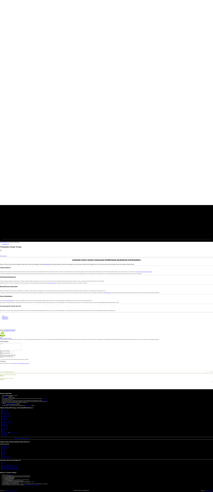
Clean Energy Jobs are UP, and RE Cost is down (97, 385)
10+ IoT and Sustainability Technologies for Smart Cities (115, 382)
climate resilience (5, 316)
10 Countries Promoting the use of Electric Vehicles (144, 385)
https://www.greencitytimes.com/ (5, 338)
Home (1, 242)
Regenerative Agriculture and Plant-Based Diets (8, 374)
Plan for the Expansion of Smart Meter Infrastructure (71, 382)
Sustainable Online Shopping (10, 329)
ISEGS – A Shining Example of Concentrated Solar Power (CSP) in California (141, 382)
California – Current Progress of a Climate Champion (46, 385)
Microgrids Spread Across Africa (114, 385)
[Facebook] (47, 223)
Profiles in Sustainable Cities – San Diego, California (10, 385)
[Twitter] (50, 223)
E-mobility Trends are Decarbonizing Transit (8, 382)
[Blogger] (44, 223)
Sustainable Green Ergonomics (9, 330)
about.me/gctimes (209, 490)
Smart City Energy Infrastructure (127, 385)
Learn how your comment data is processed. (21, 363)
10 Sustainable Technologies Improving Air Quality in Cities (93, 382)
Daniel (1, 337)
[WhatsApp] (14, 252)
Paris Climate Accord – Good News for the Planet (78, 385)
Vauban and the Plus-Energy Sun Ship (6, 378)
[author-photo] (2, 336)
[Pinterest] (10, 252)
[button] (52, 222)
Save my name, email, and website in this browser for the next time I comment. (15, 359)
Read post (1, 379)
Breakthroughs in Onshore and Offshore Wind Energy (167, 382)
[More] (18, 252)
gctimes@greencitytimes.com (11, 490)
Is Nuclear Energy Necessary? (62, 385)
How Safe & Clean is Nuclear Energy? (27, 385)
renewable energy (5, 318)
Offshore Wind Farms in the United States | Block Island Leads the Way (46, 382)
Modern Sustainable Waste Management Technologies (189, 382)
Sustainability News (5, 242)
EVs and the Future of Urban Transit (25, 382)
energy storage (46, 264)
